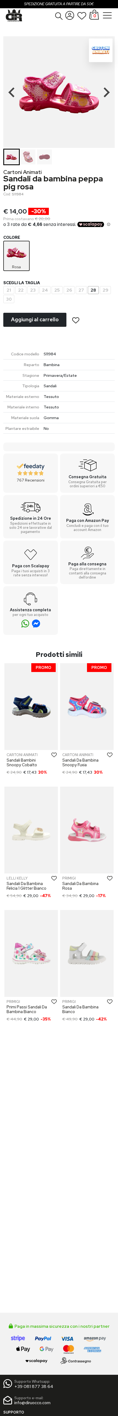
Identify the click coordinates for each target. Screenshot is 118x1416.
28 (93, 290)
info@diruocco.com (32, 1403)
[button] (59, 16)
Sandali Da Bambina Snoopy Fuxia (80, 762)
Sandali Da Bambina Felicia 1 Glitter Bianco (26, 886)
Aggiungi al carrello (35, 319)
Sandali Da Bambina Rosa (80, 886)
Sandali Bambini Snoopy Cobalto (22, 762)
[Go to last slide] (12, 92)
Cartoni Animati (22, 172)
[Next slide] (106, 92)
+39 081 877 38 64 (33, 1386)
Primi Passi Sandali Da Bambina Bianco (27, 1009)
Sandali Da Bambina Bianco (80, 1009)
